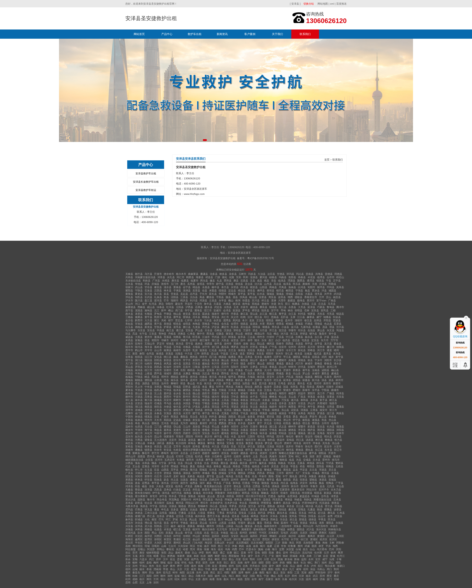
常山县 (215, 426)
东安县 (260, 353)
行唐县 (177, 489)
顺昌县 (247, 409)
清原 (312, 456)
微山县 (196, 393)
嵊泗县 (167, 426)
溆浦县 (160, 353)
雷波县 (337, 320)
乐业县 (284, 519)
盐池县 (223, 506)
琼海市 (139, 343)
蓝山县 (215, 353)
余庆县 (217, 320)
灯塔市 (180, 456)
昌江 (271, 340)
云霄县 (314, 409)
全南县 (215, 403)
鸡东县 (297, 443)
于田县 (182, 496)
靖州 (336, 350)
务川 (244, 320)
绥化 (224, 555)
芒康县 (182, 512)
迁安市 (228, 486)
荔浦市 (284, 522)
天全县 (208, 330)
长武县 (148, 297)
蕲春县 (328, 363)
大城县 (316, 473)
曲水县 (226, 516)
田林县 (274, 519)
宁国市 (129, 416)
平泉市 (263, 476)
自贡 (325, 555)
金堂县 (235, 340)
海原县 (144, 506)
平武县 (215, 336)
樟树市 (177, 400)
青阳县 (184, 416)
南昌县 (263, 406)
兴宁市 (206, 346)
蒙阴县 (187, 390)
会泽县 (227, 310)
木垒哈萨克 (216, 502)
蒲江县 (215, 340)
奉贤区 (167, 539)
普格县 (206, 323)
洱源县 (203, 300)
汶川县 (340, 327)
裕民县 (246, 492)
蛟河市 (174, 453)
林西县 (291, 529)
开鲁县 (272, 529)
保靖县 (242, 350)
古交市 (158, 473)
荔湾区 (148, 539)
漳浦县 (304, 409)
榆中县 (215, 287)
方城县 (251, 376)
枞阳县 (306, 419)
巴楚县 (272, 496)
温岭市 (129, 426)
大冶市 (268, 370)
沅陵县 (179, 353)
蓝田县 (282, 297)
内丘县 (284, 482)
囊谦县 (204, 273)
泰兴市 (129, 433)
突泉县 (297, 526)
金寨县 (251, 416)
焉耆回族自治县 (322, 499)
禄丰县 (208, 303)
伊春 (234, 545)
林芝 (321, 545)
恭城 (276, 522)
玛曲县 (283, 277)
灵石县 (275, 466)
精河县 (180, 502)
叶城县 (315, 496)
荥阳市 (129, 386)
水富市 (244, 307)
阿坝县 (256, 327)
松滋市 (167, 366)
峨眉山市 (259, 333)
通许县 (301, 383)
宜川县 (148, 293)
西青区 (323, 532)
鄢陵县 (139, 380)
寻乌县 (167, 403)
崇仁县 (129, 400)
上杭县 (158, 409)
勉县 (307, 290)
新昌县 (311, 426)
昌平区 (167, 542)
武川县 (310, 529)
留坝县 (270, 290)
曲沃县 (243, 463)
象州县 (129, 519)
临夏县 (185, 280)
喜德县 (167, 323)
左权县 (339, 466)
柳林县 (283, 459)
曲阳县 (287, 479)
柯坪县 (197, 499)
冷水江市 (291, 350)
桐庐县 (311, 429)
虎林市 (288, 443)
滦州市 (285, 486)
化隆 (231, 277)
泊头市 (167, 476)
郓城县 (177, 386)
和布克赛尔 (233, 492)
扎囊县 (311, 509)
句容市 (158, 433)
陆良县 (265, 310)
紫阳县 (129, 290)
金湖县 (273, 433)
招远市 (302, 393)
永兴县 (337, 353)
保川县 (208, 383)
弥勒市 (169, 303)
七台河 (172, 545)
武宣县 (338, 516)
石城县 (158, 403)
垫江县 (215, 532)
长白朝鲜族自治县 (233, 449)
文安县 (306, 473)
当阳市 (158, 370)
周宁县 (302, 406)
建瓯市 (177, 409)
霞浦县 (340, 406)
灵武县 (242, 506)
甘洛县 (139, 323)
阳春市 (280, 343)
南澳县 (167, 350)
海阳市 (283, 393)
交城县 (307, 459)
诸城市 (244, 393)
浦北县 (194, 522)
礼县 (219, 280)
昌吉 (305, 549)
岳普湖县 (292, 496)
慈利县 (194, 356)
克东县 (326, 443)
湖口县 (139, 406)
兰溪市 (254, 426)
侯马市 (336, 459)
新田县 (205, 353)
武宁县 (187, 406)
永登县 (235, 287)
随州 (278, 555)
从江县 (263, 313)
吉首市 (270, 350)
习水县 (208, 320)
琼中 (243, 340)
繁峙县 (339, 463)
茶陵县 (302, 360)
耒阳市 (196, 360)
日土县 (300, 506)
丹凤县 (283, 287)
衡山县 (225, 360)
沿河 (250, 317)
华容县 (306, 356)
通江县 (180, 330)
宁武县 (330, 463)
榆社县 (129, 469)
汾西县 (129, 463)
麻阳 (142, 353)
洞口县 (139, 360)
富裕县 (129, 446)
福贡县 (337, 297)
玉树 (331, 542)
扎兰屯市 (222, 529)
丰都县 (224, 532)
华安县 (256, 409)
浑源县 (323, 469)
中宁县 (153, 506)
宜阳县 (236, 383)
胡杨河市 (217, 489)
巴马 (161, 519)
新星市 (206, 489)
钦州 (333, 552)
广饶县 (330, 393)
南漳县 (139, 370)
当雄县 (245, 516)
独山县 (177, 313)
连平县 (318, 343)
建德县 (292, 429)
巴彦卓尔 (251, 549)
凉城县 (129, 529)
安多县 (174, 509)
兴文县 (330, 330)
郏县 (182, 383)
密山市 (278, 443)
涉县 (151, 486)
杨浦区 (247, 539)
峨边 (276, 333)
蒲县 (137, 463)
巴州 (331, 549)
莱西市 (167, 396)
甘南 (199, 545)
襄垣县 (287, 469)
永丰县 (314, 400)
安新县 (304, 479)
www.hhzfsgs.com (194, 193)
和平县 (309, 343)
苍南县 (225, 429)
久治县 (262, 273)
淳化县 (129, 297)
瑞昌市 (333, 403)
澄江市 (208, 310)
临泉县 (139, 419)
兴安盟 (290, 549)
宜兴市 (242, 436)
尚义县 (174, 479)
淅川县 (213, 376)
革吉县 (290, 506)
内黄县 (129, 383)
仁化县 (213, 350)
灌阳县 (330, 522)
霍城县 (129, 496)
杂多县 (233, 273)
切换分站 (308, 3)
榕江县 (273, 313)
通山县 (261, 363)
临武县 (318, 353)
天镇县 (139, 473)
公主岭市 (195, 453)
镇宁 (170, 320)
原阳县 (297, 380)
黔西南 (171, 555)
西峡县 (242, 376)
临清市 (268, 386)
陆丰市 (129, 346)
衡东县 (215, 360)
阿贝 (192, 545)
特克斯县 (307, 492)
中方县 (188, 353)
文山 (194, 552)
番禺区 (311, 536)
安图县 (261, 446)
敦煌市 (165, 283)
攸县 (310, 360)
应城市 (244, 366)
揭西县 (208, 343)
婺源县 (225, 396)
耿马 (280, 303)
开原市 (332, 453)
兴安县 (129, 526)
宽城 (278, 476)
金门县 (139, 413)
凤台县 (146, 423)
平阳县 (235, 429)
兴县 (298, 459)
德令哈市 (169, 273)
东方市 (325, 340)
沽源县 (184, 479)
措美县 (263, 509)
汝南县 (316, 370)
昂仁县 (151, 516)
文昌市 (129, 343)
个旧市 (198, 303)
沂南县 (251, 390)
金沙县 (129, 320)
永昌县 (206, 287)
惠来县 (199, 343)
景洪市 (311, 300)
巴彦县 (225, 446)
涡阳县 (232, 416)
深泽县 (148, 489)
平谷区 (139, 542)
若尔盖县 (245, 327)
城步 (331, 356)
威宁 (319, 317)
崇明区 (158, 539)
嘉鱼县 (290, 363)
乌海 (227, 549)
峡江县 (333, 400)
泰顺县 (206, 429)
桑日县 (292, 509)
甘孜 (283, 545)
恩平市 (129, 350)
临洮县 (282, 280)
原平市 (253, 463)
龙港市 (177, 429)
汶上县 (158, 393)
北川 (223, 336)
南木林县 (200, 516)
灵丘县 (332, 469)
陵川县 (194, 469)
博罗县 (235, 346)
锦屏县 (311, 313)
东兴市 (213, 522)
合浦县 (232, 522)
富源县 (236, 310)
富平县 (242, 293)
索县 (156, 509)
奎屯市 (153, 496)
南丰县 (139, 400)
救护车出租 (195, 34)
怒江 (220, 545)
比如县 (194, 509)
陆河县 (139, 346)
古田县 (330, 406)
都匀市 (225, 313)
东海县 (321, 433)
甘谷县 (148, 287)
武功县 (337, 293)
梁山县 (139, 393)
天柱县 (321, 313)
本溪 (305, 456)
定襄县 (146, 466)
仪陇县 (220, 333)
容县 (147, 340)
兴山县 (201, 370)
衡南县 (235, 360)
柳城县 (201, 526)
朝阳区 (269, 542)
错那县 (225, 509)
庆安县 (337, 436)
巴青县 (139, 509)
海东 (213, 549)
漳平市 (129, 409)
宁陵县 (139, 376)
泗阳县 (330, 429)
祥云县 (265, 300)
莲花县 (215, 406)
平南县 (184, 522)
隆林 (256, 519)
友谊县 (240, 443)
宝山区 (228, 539)
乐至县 (141, 330)
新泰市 (306, 390)
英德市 (237, 343)
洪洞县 (215, 463)
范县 (166, 380)
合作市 (330, 277)
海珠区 (129, 539)
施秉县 (139, 317)
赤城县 (332, 476)
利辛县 (213, 416)
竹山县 (249, 370)
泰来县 (148, 446)
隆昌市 (323, 333)
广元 (264, 555)
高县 (135, 333)
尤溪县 (225, 413)
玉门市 (174, 283)
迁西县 (256, 486)
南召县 (261, 376)
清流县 (254, 413)
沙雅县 (247, 499)
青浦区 (177, 539)
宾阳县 (220, 526)
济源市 (287, 370)
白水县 (261, 293)
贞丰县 (196, 317)
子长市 (203, 293)
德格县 (139, 327)
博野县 (261, 479)
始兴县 (222, 350)
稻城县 (290, 323)
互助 (238, 277)
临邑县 (158, 390)
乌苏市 (274, 492)
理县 (331, 327)
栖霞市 (292, 393)
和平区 (177, 536)
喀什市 (151, 499)
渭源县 (291, 280)
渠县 (255, 330)
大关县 (302, 307)
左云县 (313, 469)
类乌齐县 (231, 512)
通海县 (198, 310)
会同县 (150, 353)
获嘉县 (306, 380)
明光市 (148, 419)
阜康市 (277, 502)
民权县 (155, 376)
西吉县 (192, 506)
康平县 (209, 459)
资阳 (163, 552)
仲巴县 (312, 512)
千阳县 (220, 297)
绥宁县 (129, 360)
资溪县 (311, 396)
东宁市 (211, 439)
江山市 (187, 426)
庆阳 (338, 549)
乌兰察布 (322, 549)
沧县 (254, 476)
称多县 (223, 273)
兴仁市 (225, 317)
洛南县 (292, 287)
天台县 (148, 426)
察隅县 (328, 509)
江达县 (252, 512)
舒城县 (261, 416)
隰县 (154, 463)
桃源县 (222, 356)
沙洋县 (302, 366)
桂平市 (174, 522)
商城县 (280, 373)
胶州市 (187, 396)
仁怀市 (188, 320)
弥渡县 (246, 300)
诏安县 (295, 409)
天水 (257, 555)
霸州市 (290, 473)
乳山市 (277, 390)
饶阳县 (242, 473)
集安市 (268, 449)
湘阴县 (297, 356)
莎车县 (325, 496)
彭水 (140, 532)
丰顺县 (187, 346)
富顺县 (139, 340)
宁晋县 (256, 482)
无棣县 (239, 386)
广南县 (332, 300)
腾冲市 (340, 307)
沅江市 (148, 356)
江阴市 (251, 436)
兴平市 (328, 293)
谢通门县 (140, 516)
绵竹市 (261, 336)
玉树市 (242, 273)
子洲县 (177, 290)
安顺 (135, 559)
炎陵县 (292, 360)
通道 (329, 350)
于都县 (196, 403)
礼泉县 (158, 297)
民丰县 (173, 496)
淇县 (324, 380)
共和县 (129, 277)
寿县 (137, 423)
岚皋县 (340, 287)
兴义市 (235, 317)
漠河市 (280, 436)
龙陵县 (139, 310)
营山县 (239, 333)
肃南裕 (306, 283)
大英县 (139, 336)
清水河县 (321, 529)
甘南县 (139, 446)
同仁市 (180, 277)
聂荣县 (184, 509)
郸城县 (196, 373)
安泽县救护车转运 (146, 190)
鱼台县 (187, 393)
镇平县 (232, 376)
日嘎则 (155, 545)
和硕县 (298, 499)
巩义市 (139, 386)
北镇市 (237, 456)
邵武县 (199, 409)
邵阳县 (158, 360)
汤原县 (309, 439)
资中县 (332, 333)
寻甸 (283, 310)
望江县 (258, 419)
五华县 (177, 346)
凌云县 (293, 519)
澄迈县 (296, 340)
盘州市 (289, 320)
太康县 (187, 373)
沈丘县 (206, 373)
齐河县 (148, 390)
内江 (151, 559)
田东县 (332, 519)
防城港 (294, 555)
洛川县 (158, 293)
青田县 (316, 423)
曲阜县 (129, 393)
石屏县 (199, 307)
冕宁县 (158, 323)
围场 (271, 476)
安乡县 (258, 356)
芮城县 (174, 466)
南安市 (323, 409)
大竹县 (263, 330)
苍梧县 (268, 522)
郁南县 (170, 343)
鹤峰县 (158, 363)
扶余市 (158, 449)
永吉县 (184, 453)
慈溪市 (254, 429)
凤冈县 (236, 320)
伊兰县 (251, 446)
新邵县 (167, 360)
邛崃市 (165, 340)
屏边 (161, 303)
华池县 (139, 283)
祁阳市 (270, 353)
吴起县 (184, 293)
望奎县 (148, 439)
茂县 (324, 327)
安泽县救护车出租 (146, 173)
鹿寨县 (191, 526)
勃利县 (271, 439)
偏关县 (263, 463)
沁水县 (213, 469)
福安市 (283, 406)
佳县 (204, 290)
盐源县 (254, 323)
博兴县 (229, 386)
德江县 (258, 317)
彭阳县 (163, 506)
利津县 (340, 393)
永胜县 (228, 307)
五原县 (187, 529)
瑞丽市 (174, 300)
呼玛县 (270, 436)
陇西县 (301, 280)
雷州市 (321, 346)
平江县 (287, 356)
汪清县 (270, 446)
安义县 (254, 406)
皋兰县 (225, 287)
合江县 (318, 336)
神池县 (311, 463)
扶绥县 (312, 516)
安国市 (225, 479)
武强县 (251, 473)
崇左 (128, 552)
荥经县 (237, 330)
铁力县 (338, 439)
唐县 (137, 482)
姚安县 (236, 303)
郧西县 (258, 370)
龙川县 (328, 343)
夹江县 (294, 333)
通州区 (177, 542)
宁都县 (206, 403)
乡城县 (299, 323)
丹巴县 (206, 327)
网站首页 (139, 34)
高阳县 (129, 482)
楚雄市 (265, 303)
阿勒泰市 (220, 492)
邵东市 (177, 360)
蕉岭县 (158, 346)
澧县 (240, 356)
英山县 (129, 366)
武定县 (218, 307)
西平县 (158, 373)
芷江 (128, 353)
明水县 (328, 436)
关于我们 (277, 34)
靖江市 (139, 433)
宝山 (163, 555)
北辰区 (304, 532)
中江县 (290, 336)
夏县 (192, 466)
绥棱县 (318, 436)
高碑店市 (214, 479)
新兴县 (180, 343)
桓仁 (298, 456)
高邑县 (158, 489)
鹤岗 (241, 545)
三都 (333, 310)
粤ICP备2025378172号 (260, 258)
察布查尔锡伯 (142, 492)
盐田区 (215, 536)
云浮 (326, 552)
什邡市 (270, 336)
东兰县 (183, 519)
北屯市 (274, 489)
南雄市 (177, 350)
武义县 (283, 426)
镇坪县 (321, 287)
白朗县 (129, 516)
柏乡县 (275, 482)
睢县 (147, 376)
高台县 (277, 283)
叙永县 (309, 336)
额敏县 (265, 492)
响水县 (263, 433)
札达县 (319, 506)
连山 (252, 343)
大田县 (235, 413)
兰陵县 (222, 390)
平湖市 (139, 429)
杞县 (309, 383)
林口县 (262, 439)
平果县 (322, 519)
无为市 (184, 423)
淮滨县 (251, 373)
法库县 (200, 459)
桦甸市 (165, 453)
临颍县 (309, 376)
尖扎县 (171, 277)
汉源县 (228, 330)
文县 (252, 280)
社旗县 (203, 376)
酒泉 (189, 555)
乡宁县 (172, 463)
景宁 (259, 423)
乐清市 (187, 429)
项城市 (167, 373)
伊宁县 (156, 492)
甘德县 (281, 273)
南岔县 (129, 443)
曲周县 (313, 482)
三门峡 (317, 555)
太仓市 (148, 436)
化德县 (158, 529)
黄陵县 (129, 293)
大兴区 (158, 542)
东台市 (215, 433)
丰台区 (230, 542)
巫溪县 (169, 532)
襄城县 (129, 380)
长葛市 (328, 376)
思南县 (275, 317)
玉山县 (292, 396)
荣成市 (287, 390)
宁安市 (230, 439)
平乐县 (294, 522)
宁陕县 (139, 290)
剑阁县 (177, 336)
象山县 (283, 429)
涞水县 (165, 482)
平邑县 (206, 390)
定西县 (146, 482)
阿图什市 (186, 499)
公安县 (215, 366)
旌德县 (139, 416)
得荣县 (280, 323)
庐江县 (213, 423)
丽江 (236, 552)
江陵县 (196, 366)
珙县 (128, 333)
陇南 (260, 549)
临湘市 (268, 356)
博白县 (148, 522)
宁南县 (215, 323)
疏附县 (141, 499)
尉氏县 (291, 383)
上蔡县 (148, 373)
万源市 (247, 330)
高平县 (174, 469)
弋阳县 (263, 396)
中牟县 (148, 386)
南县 (175, 356)
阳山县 (261, 343)
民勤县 (332, 283)
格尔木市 (181, 273)
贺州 (285, 552)
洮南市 (129, 449)
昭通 (156, 555)
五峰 (175, 370)
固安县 (129, 476)
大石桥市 (217, 456)
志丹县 (194, 293)
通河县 (206, 446)
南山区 (244, 536)
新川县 (316, 380)
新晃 (135, 353)
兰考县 (282, 383)
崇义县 (254, 403)
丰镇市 (334, 526)
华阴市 (222, 293)
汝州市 (165, 383)
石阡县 (284, 317)
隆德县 (182, 506)
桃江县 (167, 356)
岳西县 (249, 419)
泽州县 (184, 469)
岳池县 (311, 330)
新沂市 (208, 436)
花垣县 (251, 350)
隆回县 (148, 360)
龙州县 (293, 516)
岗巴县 (262, 512)
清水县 (167, 287)
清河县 (166, 492)
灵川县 (148, 526)
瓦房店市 (169, 459)
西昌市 (270, 323)
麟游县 (210, 297)
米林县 (139, 512)
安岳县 (151, 330)
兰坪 (321, 297)
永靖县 (166, 280)
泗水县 (148, 393)
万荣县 (246, 466)
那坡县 (303, 519)
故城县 (222, 473)
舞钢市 (174, 383)
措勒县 (271, 506)
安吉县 (321, 426)
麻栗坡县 (130, 307)
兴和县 (139, 529)
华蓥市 (292, 330)
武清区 (294, 532)
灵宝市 (270, 376)
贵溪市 (292, 403)
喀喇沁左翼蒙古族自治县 (293, 453)
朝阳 (264, 552)
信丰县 (283, 403)
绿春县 (160, 307)
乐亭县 (266, 486)
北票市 (273, 453)
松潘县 (316, 327)
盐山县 (220, 476)
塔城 (147, 545)
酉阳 (147, 532)
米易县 (129, 340)
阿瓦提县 (208, 499)
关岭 (163, 320)
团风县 (158, 366)
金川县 (295, 327)
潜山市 (287, 419)
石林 (306, 310)
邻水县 (302, 330)
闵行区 (237, 539)
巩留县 (337, 492)
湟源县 (254, 277)
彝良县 (263, 307)
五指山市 (150, 343)
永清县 (335, 473)
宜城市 (311, 366)
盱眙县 (283, 433)
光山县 (297, 373)
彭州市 (194, 340)
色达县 (328, 323)
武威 (307, 545)
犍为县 (313, 333)
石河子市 (324, 489)
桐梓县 (279, 320)
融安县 (181, 526)
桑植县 (184, 356)
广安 (271, 555)
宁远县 (224, 353)
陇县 (228, 297)
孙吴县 (182, 439)
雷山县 (254, 313)
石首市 (187, 366)
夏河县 (263, 277)
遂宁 (250, 555)
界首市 (313, 416)
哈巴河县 (176, 492)
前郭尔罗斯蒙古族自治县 (197, 449)
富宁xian (321, 300)
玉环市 (325, 423)
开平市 (148, 350)
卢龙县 (188, 486)
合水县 (129, 283)
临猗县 (256, 466)
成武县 (196, 386)
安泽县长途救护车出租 (146, 181)
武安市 (304, 482)
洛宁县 (227, 383)
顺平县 (270, 479)
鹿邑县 (177, 373)
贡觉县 (242, 512)
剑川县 (194, 300)
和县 (324, 419)
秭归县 (191, 370)
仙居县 (139, 426)
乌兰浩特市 (321, 526)
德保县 (312, 519)
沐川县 (284, 333)
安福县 (276, 400)
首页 (326, 159)
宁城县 (281, 529)
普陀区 (266, 539)
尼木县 (235, 516)
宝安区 (235, 536)
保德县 (272, 463)
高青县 (148, 396)
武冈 (324, 356)
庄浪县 (229, 283)
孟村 (175, 476)
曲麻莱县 (193, 273)
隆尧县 (265, 482)
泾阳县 (174, 297)
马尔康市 (130, 330)
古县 (206, 463)
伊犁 (201, 552)
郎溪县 (174, 416)
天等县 (274, 516)
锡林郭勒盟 (152, 552)
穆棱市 (221, 439)
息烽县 (318, 320)
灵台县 (249, 283)
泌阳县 (325, 370)
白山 (312, 549)
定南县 (225, 403)
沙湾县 (129, 492)
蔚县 (166, 479)
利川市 (215, 363)
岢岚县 (291, 463)
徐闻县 (340, 346)
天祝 (314, 283)
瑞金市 (148, 403)
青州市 (254, 393)
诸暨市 (302, 426)
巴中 (241, 549)
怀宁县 (297, 419)
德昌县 (244, 323)
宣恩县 (187, 363)
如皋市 (340, 433)
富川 (220, 519)
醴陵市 (283, 360)
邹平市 (220, 386)
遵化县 (237, 486)
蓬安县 (229, 333)
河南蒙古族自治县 (145, 277)
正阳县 (129, 373)
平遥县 (294, 466)
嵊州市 (292, 426)
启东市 (129, 436)
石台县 (194, 416)
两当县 (204, 280)
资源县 (304, 522)
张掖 (206, 549)
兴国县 (187, 403)
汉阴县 (158, 290)
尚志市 (187, 446)
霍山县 (242, 416)
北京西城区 (242, 542)
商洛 (199, 549)
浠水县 (337, 363)
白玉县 (129, 327)
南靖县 (276, 409)
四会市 (244, 346)
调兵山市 (130, 456)
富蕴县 (197, 492)
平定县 (304, 469)
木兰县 (215, 446)
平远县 (167, 346)
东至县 (203, 416)
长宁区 (285, 539)
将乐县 (215, 413)
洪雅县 (181, 333)
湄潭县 (227, 320)
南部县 (249, 333)
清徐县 (187, 473)
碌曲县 (273, 277)
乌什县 (219, 499)
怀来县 (139, 479)
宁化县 (244, 413)
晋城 (332, 555)
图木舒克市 (298, 489)
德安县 (158, 406)
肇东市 (299, 436)
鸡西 (234, 549)
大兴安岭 (183, 545)
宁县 (328, 280)
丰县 (233, 436)
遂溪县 (316, 419)
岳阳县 (316, 356)
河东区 (167, 536)
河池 (149, 555)
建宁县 (196, 413)
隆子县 (235, 509)
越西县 (148, 323)
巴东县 (196, 363)
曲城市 (335, 390)
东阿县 (294, 386)
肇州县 (211, 443)
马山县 (239, 526)
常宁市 (187, 360)
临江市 (217, 449)
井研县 (304, 333)
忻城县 (139, 519)
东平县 (316, 390)
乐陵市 (330, 386)
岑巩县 (330, 313)
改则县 (281, 506)
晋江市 (333, 409)
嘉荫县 (170, 443)
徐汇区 (304, 539)
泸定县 (215, 327)
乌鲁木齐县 (131, 506)
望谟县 (187, 317)
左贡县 (192, 512)
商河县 (196, 396)
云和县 (277, 423)
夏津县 (129, 390)
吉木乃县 (336, 489)
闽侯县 (340, 413)
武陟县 (220, 380)
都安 (154, 519)
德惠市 (206, 453)
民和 (245, 277)
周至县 (272, 297)
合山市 (322, 516)
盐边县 (335, 336)
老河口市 (332, 366)
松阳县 (287, 423)
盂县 (295, 469)
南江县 (170, 330)
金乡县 (177, 393)
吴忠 (178, 549)
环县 (147, 283)
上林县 (229, 526)
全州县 (139, 526)
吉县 (180, 463)
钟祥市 (292, 366)
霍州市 (326, 459)
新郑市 (327, 383)
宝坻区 (284, 532)
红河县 (153, 303)
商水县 (215, 373)
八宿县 (201, 512)
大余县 (273, 403)
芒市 (166, 300)
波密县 (337, 509)
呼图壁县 (266, 502)
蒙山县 (251, 522)
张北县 (203, 479)
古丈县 (232, 350)
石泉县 (148, 290)
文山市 (129, 303)
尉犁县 (139, 502)
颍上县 (323, 416)
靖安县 (206, 400)
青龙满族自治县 (213, 486)
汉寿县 (249, 356)
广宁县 (273, 346)
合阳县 (299, 293)
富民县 (325, 310)
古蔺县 (299, 336)
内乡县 (222, 376)
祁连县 (209, 277)
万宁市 (334, 340)
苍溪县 (167, 336)
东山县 (285, 409)
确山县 (335, 370)
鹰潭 (340, 552)
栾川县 (263, 383)
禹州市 (337, 376)
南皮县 (201, 476)
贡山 (328, 297)
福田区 (254, 536)
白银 (267, 549)
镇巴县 (280, 290)
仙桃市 (148, 363)
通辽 (222, 552)
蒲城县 (270, 293)
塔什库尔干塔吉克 (256, 496)
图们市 (318, 446)
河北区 (139, 536)
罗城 (175, 519)
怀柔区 (148, 542)
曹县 (211, 386)
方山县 (257, 459)
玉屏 (292, 317)
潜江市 (139, 363)
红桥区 (129, 536)
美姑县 (129, 323)
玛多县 (252, 273)
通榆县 (139, 449)
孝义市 (228, 459)
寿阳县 (311, 466)
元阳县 (180, 307)
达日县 (271, 273)
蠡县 (278, 479)
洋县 (324, 290)
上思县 (222, 522)
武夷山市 (188, 409)
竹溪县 (239, 370)
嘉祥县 (167, 393)
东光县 (239, 476)
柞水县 (244, 287)
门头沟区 (197, 542)
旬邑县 (139, 297)
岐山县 (253, 297)
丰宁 (285, 476)
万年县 (235, 396)
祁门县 (206, 419)
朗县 (319, 509)
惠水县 (129, 313)
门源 (217, 277)
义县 (255, 456)
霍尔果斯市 (141, 496)
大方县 (148, 320)
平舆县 (139, 373)
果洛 (317, 542)
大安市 (337, 446)
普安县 (215, 317)
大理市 (282, 300)
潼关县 (318, 293)
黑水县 (276, 327)
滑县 (137, 383)
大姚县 (227, 303)
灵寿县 (167, 489)
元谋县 (217, 303)
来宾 (142, 555)
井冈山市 (255, 400)
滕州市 (129, 396)
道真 (251, 320)
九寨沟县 (306, 327)
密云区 (129, 542)
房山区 (187, 542)
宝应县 (189, 330)
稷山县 (227, 466)
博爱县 (229, 380)
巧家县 (321, 307)
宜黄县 (330, 396)
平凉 (328, 545)
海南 (324, 542)
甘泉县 (174, 293)
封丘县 (277, 380)
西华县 (225, 373)
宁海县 (273, 429)
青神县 (162, 333)
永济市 (165, 466)
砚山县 (151, 307)
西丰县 (151, 456)
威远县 (129, 336)
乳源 (195, 350)
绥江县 (283, 307)
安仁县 (289, 353)
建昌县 (244, 453)
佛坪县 (261, 290)
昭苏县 (318, 492)
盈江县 (148, 300)
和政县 (146, 280)
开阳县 (327, 320)
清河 (202, 482)
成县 (259, 280)
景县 (214, 473)
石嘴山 (141, 549)
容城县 (332, 479)
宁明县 (302, 516)
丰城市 (187, 400)
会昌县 (177, 403)
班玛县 (290, 273)
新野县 (184, 376)
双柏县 (256, 303)
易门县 (179, 310)
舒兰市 (155, 453)
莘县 (302, 386)
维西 (290, 297)
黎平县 (283, 313)
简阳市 (155, 340)
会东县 (225, 323)
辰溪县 (169, 353)
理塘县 (318, 323)
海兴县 (229, 476)
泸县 (326, 336)
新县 (288, 373)
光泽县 (228, 409)
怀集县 (263, 346)
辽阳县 (189, 456)
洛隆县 (173, 512)
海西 (335, 545)
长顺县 (148, 313)
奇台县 (243, 502)
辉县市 (249, 380)
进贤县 (244, 406)
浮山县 (188, 463)
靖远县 (196, 287)
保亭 (250, 340)
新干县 (323, 400)
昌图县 (141, 456)
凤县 (202, 297)
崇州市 (174, 340)
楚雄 (187, 552)
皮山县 (211, 496)
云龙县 (213, 300)
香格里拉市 (310, 297)
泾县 (156, 416)
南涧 (237, 300)
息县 (243, 373)
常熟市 (180, 436)
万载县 (235, 400)
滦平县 (303, 476)
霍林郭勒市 (259, 529)
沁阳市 (203, 380)
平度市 (177, 396)
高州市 (302, 346)
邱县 (137, 486)
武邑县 (261, 473)
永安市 (187, 413)
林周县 (254, 516)
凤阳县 (167, 419)
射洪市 (148, 336)
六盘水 (143, 559)
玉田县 (247, 486)
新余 (128, 559)
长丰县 (242, 423)
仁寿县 (191, 333)
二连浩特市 (285, 526)
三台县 (251, 336)
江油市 (206, 336)
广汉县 (280, 336)
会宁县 (187, 287)
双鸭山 (160, 549)
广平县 (339, 482)
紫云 (156, 320)
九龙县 (196, 327)
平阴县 (206, 396)
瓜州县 (191, 283)
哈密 (185, 549)
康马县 (331, 512)
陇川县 (139, 300)
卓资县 (167, 529)
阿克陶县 (174, 499)
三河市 (280, 473)
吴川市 (311, 346)
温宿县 (267, 499)
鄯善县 (335, 502)
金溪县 (321, 396)
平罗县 (233, 506)
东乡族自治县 (133, 280)
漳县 (273, 280)
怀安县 (148, 479)
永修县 (167, 406)
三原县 (184, 297)
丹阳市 (177, 433)
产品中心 (166, 34)
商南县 (273, 287)
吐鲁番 (292, 545)
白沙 (278, 340)
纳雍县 (327, 317)
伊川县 (217, 383)
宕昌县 (244, 280)
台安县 (149, 459)
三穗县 (129, 317)
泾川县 (258, 283)
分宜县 (302, 403)
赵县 (322, 486)
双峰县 (311, 350)
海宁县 (148, 429)
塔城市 (284, 492)
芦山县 (199, 330)
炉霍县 (167, 327)
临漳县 (179, 486)
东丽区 (332, 532)
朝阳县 (322, 453)
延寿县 (196, 446)
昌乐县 (263, 393)
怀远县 (174, 423)
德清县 (340, 426)
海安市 (330, 433)
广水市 (235, 363)
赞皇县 (139, 489)
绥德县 (222, 290)
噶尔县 (309, 506)
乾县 (166, 297)
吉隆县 (293, 512)
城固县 (332, 290)
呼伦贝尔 (295, 552)
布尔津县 (208, 492)
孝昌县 (273, 366)
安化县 (158, 356)
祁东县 (206, 360)
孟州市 (194, 380)
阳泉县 (158, 479)
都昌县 (148, 406)
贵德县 (329, 273)
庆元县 (268, 423)
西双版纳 (234, 555)
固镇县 (155, 423)
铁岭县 (160, 456)
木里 (262, 323)
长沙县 (337, 360)
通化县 (309, 449)
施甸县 (148, 310)
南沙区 (292, 536)
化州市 (292, 346)
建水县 (208, 307)
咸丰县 (177, 363)
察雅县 (211, 512)
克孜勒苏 (308, 542)
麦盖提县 (304, 496)
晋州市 (304, 486)
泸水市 (129, 300)
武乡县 (239, 469)
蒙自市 (179, 303)
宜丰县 (215, 400)
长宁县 (143, 333)
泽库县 (161, 277)
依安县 (158, 446)
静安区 (276, 539)
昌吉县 (287, 502)
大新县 (283, 516)
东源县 (299, 343)
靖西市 (248, 519)
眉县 (235, 297)
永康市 (225, 426)
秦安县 (158, 287)
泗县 (278, 416)
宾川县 (256, 300)
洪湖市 (177, 366)
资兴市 (279, 353)
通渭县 (311, 280)
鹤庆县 (184, 300)
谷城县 (129, 370)
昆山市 (158, 436)
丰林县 (151, 443)
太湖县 (277, 419)
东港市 (283, 456)
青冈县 (129, 439)
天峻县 (129, 273)
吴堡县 (196, 290)
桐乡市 (129, 429)
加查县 (244, 509)
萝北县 (269, 443)
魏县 (321, 482)
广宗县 (227, 482)
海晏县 (200, 277)
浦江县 (273, 426)
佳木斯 (318, 552)
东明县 (158, 386)
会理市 (235, 323)
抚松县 (259, 449)
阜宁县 (244, 433)
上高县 (225, 400)
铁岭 (285, 555)
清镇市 (298, 320)
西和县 (228, 280)
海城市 (337, 456)
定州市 (235, 479)
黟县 (214, 419)
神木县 (167, 290)
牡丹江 (341, 555)
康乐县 (175, 280)
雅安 (142, 552)
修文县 (308, 320)
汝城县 (308, 353)
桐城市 (239, 419)
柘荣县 (292, 406)
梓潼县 (232, 336)
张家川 (129, 287)
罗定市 (160, 343)
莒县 (259, 390)
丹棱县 (172, 333)
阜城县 (206, 473)
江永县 (234, 353)
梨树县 (136, 453)
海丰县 (148, 346)
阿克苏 (151, 549)
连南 (245, 343)
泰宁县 (206, 413)
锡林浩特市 (270, 526)
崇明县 (298, 310)
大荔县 (309, 293)
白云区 (330, 536)
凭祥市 (264, 516)
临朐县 (273, 393)
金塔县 (201, 283)
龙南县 (235, 403)
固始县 (270, 373)
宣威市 (217, 310)
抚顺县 (327, 456)
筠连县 (340, 330)
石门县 (213, 356)
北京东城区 (257, 542)
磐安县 (263, 426)
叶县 (199, 383)
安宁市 (275, 310)
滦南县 (276, 486)
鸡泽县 (129, 486)
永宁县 (262, 506)
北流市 (129, 522)
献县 (182, 476)
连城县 (139, 409)
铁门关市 (263, 489)
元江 (156, 310)
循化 (224, 277)
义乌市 (244, 426)
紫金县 (337, 343)
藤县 (259, 522)
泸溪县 (196, 406)
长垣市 (268, 380)
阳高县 (148, 473)
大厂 (298, 473)
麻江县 (244, 313)
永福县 (339, 522)
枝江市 (148, 370)
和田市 (240, 496)
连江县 (330, 413)
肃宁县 (210, 476)
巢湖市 (203, 423)
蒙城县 (222, 416)
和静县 (308, 499)
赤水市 (198, 320)
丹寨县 (235, 313)
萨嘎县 (271, 512)
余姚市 (263, 429)
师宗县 (256, 310)
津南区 (313, 532)
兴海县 (319, 273)
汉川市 (225, 366)
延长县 (213, 293)
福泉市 (215, 313)
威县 (209, 482)
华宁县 (188, 310)
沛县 (226, 436)
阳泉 (271, 552)
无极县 (129, 489)
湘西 (210, 555)
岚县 (265, 459)
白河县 (302, 287)
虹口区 (256, 539)
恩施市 (225, 363)
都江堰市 (204, 340)
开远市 (188, 303)
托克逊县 (324, 502)
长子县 (249, 469)
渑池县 (299, 376)
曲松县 (273, 509)
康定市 (225, 327)
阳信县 (249, 386)
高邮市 (187, 433)
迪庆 (206, 545)
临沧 (220, 549)
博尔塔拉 (137, 545)
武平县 (148, 409)
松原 (203, 555)
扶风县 (243, 297)
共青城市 (322, 403)
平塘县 (167, 313)
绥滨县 (259, 443)
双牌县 (250, 353)
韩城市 (232, 293)
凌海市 (247, 456)
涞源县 (323, 479)
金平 (144, 303)
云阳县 (198, 532)
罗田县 (139, 366)
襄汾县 (224, 463)
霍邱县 (270, 416)
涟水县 (292, 433)
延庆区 (323, 539)
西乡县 (316, 290)
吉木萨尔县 (231, 502)
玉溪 (135, 555)
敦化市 (309, 446)
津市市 (203, 356)
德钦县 (298, 297)
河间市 (139, 476)
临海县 (294, 482)
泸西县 (189, 307)
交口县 (238, 459)
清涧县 (187, 290)
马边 (269, 333)
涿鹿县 (129, 479)
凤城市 (273, 456)
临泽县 (287, 283)
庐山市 (311, 403)
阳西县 (290, 343)
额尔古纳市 (208, 529)
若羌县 (129, 502)
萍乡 (243, 555)
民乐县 (297, 283)
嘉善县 (167, 429)
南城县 (158, 400)
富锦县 (290, 439)
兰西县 (139, 439)
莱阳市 (311, 393)
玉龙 (236, 307)
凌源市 (263, 453)
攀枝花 (170, 549)
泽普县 (335, 496)
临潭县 (321, 277)
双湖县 (338, 506)
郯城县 (242, 390)
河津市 (155, 466)
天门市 (129, 363)
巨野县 (187, 386)
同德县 (338, 273)
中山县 (247, 459)
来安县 (196, 419)
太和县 (129, 419)
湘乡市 (263, 360)
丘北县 (322, 303)
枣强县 (270, 473)
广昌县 (302, 396)
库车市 (257, 499)
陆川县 (158, 522)
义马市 (280, 376)
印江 (266, 317)
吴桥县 (191, 476)
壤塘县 (266, 327)
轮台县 (148, 502)
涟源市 (280, 350)
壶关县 (258, 469)
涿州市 (244, 479)
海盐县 (158, 429)
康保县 (194, 479)
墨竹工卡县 (213, 516)
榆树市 (215, 453)
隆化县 (293, 476)
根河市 (196, 529)
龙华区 (206, 536)
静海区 (253, 532)
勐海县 (301, 300)
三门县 (158, 426)
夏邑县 (325, 373)
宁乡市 (318, 360)
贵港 (243, 552)
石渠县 (337, 323)
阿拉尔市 (311, 489)
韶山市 (254, 360)
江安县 (153, 333)
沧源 (273, 303)
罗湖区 (263, 536)
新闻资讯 (222, 34)
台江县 (292, 313)
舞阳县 (318, 376)
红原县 (235, 327)
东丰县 (328, 449)
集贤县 (249, 443)
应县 (156, 469)
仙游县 (273, 413)
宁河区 (263, 532)
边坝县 (163, 512)
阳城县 (203, 469)
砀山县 (304, 416)
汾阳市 (219, 459)
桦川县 (319, 439)
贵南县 (309, 273)
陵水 (257, 340)
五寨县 (301, 463)
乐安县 (340, 396)
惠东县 (225, 346)
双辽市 (338, 449)
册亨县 (177, 317)
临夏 (269, 545)
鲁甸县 (330, 307)
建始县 (206, 363)
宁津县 (167, 390)
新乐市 (295, 486)
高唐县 (277, 386)
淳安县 (302, 429)
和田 (213, 545)
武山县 (139, 287)
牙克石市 (234, 529)
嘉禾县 (327, 353)
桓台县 (158, 396)
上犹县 (263, 403)
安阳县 (155, 383)
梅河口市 (279, 449)
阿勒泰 (340, 542)
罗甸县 (158, 313)
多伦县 (258, 526)
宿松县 (268, 419)
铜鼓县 (196, 400)
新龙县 (148, 327)
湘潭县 (273, 360)
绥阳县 (270, 320)
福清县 (283, 413)
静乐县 (320, 463)
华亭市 (210, 283)
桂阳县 (139, 356)
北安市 (173, 439)
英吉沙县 (130, 499)
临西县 (194, 482)
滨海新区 (273, 532)
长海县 (180, 459)
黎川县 (148, 400)
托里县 (255, 492)
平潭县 (292, 413)
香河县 (325, 473)
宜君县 (263, 297)
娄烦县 (167, 473)
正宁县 (337, 280)
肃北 (182, 283)
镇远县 (340, 313)
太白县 (194, 297)
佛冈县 (270, 343)
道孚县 (177, 327)
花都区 (302, 536)
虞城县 (335, 373)
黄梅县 (318, 363)
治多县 (214, 273)
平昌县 (160, 330)
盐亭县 (242, 336)
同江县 (300, 439)
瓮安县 (187, 313)
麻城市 (309, 363)
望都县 (313, 479)
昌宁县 (129, 310)
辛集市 (314, 486)
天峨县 (202, 519)
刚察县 (190, 277)
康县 (236, 280)
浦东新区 (207, 539)
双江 (287, 303)
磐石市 (146, 453)
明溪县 (263, 413)
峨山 (170, 310)
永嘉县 (244, 429)
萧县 (295, 416)
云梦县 (254, 366)
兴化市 (148, 433)
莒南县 (196, 390)
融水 (173, 526)
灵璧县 (287, 416)
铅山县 (283, 396)
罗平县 (246, 310)
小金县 (285, 327)
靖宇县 (249, 449)
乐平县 (225, 406)
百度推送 (341, 3)
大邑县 (225, 340)
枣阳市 (321, 366)
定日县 (180, 516)
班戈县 (148, 509)
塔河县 (261, 436)
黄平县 (148, 317)
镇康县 (296, 303)
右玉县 (148, 469)
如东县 (139, 436)
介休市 (265, 466)
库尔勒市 (159, 502)
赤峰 (309, 555)
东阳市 (235, 426)
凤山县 (193, 519)
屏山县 (321, 330)
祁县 (302, 466)
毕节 (250, 552)
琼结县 (283, 509)
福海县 (187, 492)
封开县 (254, 346)
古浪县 (323, 283)
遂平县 (306, 370)
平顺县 (277, 469)
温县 (211, 380)
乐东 (264, 340)
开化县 (206, 426)
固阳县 (301, 529)
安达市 (309, 436)
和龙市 (280, 446)
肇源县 (201, 443)
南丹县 (212, 519)
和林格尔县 (334, 529)
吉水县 (129, 403)
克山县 (336, 443)
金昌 (248, 545)
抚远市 (281, 439)
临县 (291, 459)
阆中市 (201, 333)
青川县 (187, 336)
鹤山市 (139, 350)
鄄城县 (167, 386)
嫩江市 (201, 439)
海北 (291, 542)
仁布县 (341, 512)
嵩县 (254, 383)
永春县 (158, 413)
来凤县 (167, 363)
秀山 (154, 532)
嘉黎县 (203, 509)
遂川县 (295, 400)
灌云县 (311, 433)
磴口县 (177, 529)
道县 (242, 353)
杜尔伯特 (181, 443)
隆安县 (249, 526)
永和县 (146, 463)
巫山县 (179, 532)
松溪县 (218, 409)
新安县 (272, 383)
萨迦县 (170, 516)
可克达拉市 (239, 489)
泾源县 (173, 506)
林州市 (339, 380)
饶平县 (218, 343)
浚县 (331, 380)
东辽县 (319, 449)
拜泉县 (316, 443)
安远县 (244, 403)
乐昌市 (187, 350)
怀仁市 (139, 469)
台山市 (158, 350)
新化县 (302, 350)
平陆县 (184, 466)
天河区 (340, 536)
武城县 (339, 386)
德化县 (148, 413)
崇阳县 (270, 363)
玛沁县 (300, 273)
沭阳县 (340, 429)
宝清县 (230, 443)
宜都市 (167, 370)
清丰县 (184, 380)
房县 (230, 370)
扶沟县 (235, 373)
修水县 (177, 406)
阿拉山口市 (191, 502)
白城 (298, 549)
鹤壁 (217, 555)
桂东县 (298, 353)
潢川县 (261, 373)
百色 (257, 552)
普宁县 (189, 343)
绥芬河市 (251, 439)
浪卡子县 (214, 509)
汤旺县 (160, 443)
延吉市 (328, 446)
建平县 (313, 453)
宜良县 (315, 310)
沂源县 (139, 396)
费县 (214, 390)
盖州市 (228, 456)
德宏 (215, 552)
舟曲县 (302, 277)
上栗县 (206, 406)
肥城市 (297, 390)
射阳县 (235, 433)
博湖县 (288, 499)
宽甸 (291, 456)
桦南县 (329, 439)
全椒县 (187, 419)
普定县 (179, 320)
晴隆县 (206, 317)
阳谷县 (311, 386)
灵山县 (203, 522)
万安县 (285, 400)
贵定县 (196, 313)
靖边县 (242, 290)
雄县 (252, 479)
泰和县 (304, 400)
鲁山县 (191, 383)
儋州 (300, 545)
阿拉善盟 (130, 549)
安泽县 (198, 463)
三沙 (277, 542)
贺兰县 (252, 506)
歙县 (230, 419)
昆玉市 (228, 489)
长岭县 (177, 449)
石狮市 (129, 413)
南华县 (246, 303)
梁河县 (158, 300)
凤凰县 (261, 350)
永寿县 (302, 413)
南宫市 (184, 482)
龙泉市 (251, 423)
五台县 (136, 466)
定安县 (315, 340)
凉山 (170, 552)
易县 (295, 479)
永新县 (266, 400)
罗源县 (321, 413)
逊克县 (192, 439)
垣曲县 (201, 466)
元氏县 (330, 486)
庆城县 (155, 283)
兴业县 (139, 522)
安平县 (232, 473)
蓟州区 (243, 532)
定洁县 (322, 512)
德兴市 (215, 396)
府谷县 (251, 290)
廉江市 (330, 346)
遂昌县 (297, 423)
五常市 (177, 446)
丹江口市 (221, 370)
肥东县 (232, 423)
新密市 (337, 383)
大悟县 (263, 366)
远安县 (210, 370)
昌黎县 (198, 486)
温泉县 (170, 502)
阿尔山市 (308, 526)
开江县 (273, 330)
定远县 (177, 419)
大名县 (160, 486)
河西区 (158, 536)
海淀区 (208, 542)
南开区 (148, 536)
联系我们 (305, 34)
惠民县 (258, 386)
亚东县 (302, 512)
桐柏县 (174, 376)
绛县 (209, 466)
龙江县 (167, 446)
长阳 (182, 370)
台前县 (158, 380)
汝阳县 (246, 383)
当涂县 (129, 423)
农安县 (225, 453)
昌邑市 (206, 393)
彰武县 (199, 456)
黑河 (192, 549)
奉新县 (244, 400)
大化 (147, 519)
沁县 (230, 469)
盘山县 (170, 456)
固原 (314, 545)
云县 (313, 303)
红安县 (148, 366)
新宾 (319, 456)
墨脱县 (129, 512)
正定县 (187, 489)
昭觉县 (177, 323)
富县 (166, 293)
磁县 (144, 486)
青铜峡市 (203, 506)
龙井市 (290, 446)
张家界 (181, 555)
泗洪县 (321, 429)
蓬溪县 (158, 336)
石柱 (161, 532)
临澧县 (232, 356)
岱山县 (177, 426)
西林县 (264, 519)
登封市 (318, 383)
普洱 (135, 552)
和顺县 (330, 466)
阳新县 (277, 370)
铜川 (262, 545)
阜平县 (155, 482)
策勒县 (192, 496)
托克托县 (130, 532)
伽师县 (281, 496)
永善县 (292, 307)
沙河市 (174, 482)
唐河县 (194, 376)
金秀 (330, 516)
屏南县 (321, 406)
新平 (163, 310)
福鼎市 (273, 406)
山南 (163, 545)
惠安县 (177, 413)
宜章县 (129, 356)
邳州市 (199, 436)
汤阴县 (146, 383)
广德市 (165, 416)
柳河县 (290, 449)
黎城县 (268, 469)
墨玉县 (221, 496)
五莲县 (268, 390)
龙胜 (321, 522)
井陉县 (196, 489)
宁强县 (299, 290)
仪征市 (196, 433)
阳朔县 (158, 526)
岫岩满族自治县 (134, 459)
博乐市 (204, 502)
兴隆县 (312, 476)
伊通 (128, 453)
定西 (281, 549)
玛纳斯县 (254, 502)
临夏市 (194, 280)
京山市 (283, 366)
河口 (137, 303)
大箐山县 (140, 443)
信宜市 (283, 346)
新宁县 (339, 356)
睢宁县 (218, 436)
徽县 (212, 280)
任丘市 (158, 476)
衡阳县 (244, 360)
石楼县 (274, 459)
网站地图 (322, 3)
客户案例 (249, 34)
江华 (196, 353)
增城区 (273, 536)
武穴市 (299, 363)
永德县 (305, 303)
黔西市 (139, 320)
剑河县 (302, 313)
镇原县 (320, 280)
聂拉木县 (282, 512)
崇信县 (239, 283)
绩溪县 (148, 416)
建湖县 (225, 433)
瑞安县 (196, 429)
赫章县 (311, 317)
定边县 (232, 290)
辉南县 (299, 449)
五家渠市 (285, 489)
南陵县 (194, 423)
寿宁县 (311, 406)
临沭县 (177, 390)
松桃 (243, 317)
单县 (204, 386)
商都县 (148, 529)
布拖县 (196, 323)
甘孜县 (158, 327)
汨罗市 (277, 356)
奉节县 (188, 532)
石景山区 (219, 542)
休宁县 (222, 419)
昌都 (128, 545)
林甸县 (192, 443)
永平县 (222, 300)
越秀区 (139, 539)
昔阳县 (320, 466)
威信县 (254, 307)
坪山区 (196, 536)
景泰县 (177, 287)
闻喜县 (236, 466)
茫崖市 (158, 273)
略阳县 (290, 290)
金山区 (196, 539)
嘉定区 (218, 539)
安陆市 (235, 366)
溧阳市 (189, 436)
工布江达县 (151, 512)
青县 (247, 476)
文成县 (215, 429)
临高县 (286, 340)
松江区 (187, 539)
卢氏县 (290, 376)
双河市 (252, 489)
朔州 (208, 552)
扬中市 (167, 433)
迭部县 (292, 277)
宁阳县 (325, 390)
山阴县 (165, 469)
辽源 (276, 545)
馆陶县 (330, 482)
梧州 (128, 555)
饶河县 (221, 443)
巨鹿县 (246, 482)
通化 (278, 552)
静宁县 (220, 283)
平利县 (330, 287)
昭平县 (238, 519)
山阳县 (263, 287)
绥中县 (254, 453)
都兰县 (139, 273)
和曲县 (282, 463)
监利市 (206, 366)
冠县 (285, 386)
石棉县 (218, 330)
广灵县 (129, 473)
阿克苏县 (278, 499)
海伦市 (290, 436)
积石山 (340, 277)
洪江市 (321, 350)
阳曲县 (177, 473)
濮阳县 (148, 380)
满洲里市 (246, 529)
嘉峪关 (179, 552)
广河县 (156, 280)
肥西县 (222, 423)
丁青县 (221, 512)
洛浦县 (201, 496)
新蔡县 (297, 370)
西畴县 (141, 307)
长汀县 (167, 409)
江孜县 (189, 516)
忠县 (206, 532)
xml (332, 3)
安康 (229, 552)
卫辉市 (258, 380)
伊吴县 (296, 502)
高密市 (215, 393)
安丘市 (225, 393)
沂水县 (232, 390)
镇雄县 (273, 307)
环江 (168, 519)
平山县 (340, 486)
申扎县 (165, 509)
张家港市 (169, 436)
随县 (243, 363)
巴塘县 (309, 323)
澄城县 (290, 293)
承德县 (322, 476)
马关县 (332, 303)
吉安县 (139, 403)
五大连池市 (160, 439)
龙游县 (196, 426)
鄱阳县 (244, 396)
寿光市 (235, 393)
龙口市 (321, 393)
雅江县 (187, 327)
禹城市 (320, 386)
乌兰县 (148, 273)
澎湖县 (129, 406)
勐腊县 (291, 300)
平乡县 (217, 482)
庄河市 (159, 459)
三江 (166, 526)
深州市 (196, 473)
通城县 (280, 363)
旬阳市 (311, 287)
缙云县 (306, 423)
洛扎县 (254, 509)
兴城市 (235, 453)
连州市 (228, 343)
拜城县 (228, 499)
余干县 (254, 396)
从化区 (283, 536)
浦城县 (237, 409)
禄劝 (290, 310)
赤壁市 (251, 363)
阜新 (207, 456)
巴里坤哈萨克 (309, 502)
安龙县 (167, 317)
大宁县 (162, 463)
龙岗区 (225, 536)
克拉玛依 (307, 552)
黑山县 (263, 456)
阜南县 (332, 416)
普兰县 (329, 506)
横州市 (210, 526)
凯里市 (158, 317)
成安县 (169, 486)
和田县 (230, 496)
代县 (128, 466)
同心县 (214, 506)
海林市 (240, 439)
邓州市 (165, 376)
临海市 (335, 423)
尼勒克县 (295, 492)
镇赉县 (148, 449)
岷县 (266, 280)
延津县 (311, 307)
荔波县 (206, 313)
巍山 (230, 300)
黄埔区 (321, 536)
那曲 (284, 542)
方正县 (242, 446)
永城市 (316, 373)
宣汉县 (283, 330)
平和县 (266, 409)
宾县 (233, 446)
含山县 (332, 419)
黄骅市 (148, 476)
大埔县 (196, 346)
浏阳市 (328, 360)
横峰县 (273, 396)
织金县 (337, 317)
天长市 (158, 419)
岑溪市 (242, 522)
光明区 (187, 536)
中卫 (227, 545)
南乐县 (174, 380)
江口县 (301, 317)
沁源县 (222, 469)
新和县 (236, 482)
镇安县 (254, 287)
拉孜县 (160, 516)
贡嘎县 (302, 509)
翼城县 (234, 463)
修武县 (239, 380)
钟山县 (229, 519)
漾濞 (273, 300)
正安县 (260, 320)
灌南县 (302, 433)
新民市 (190, 459)
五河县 (165, 423)
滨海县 (254, 433)
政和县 (208, 409)
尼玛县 (129, 509)
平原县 (139, 390)
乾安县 (167, 449)
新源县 (328, 492)
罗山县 (306, 373)
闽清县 (311, 413)
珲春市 (299, 446)
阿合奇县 (162, 499)
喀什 (274, 549)
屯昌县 (305, 340)
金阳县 (187, 323)
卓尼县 (311, 277)
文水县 (316, 459)
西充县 (210, 333)
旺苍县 (196, 336)
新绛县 (217, 466)
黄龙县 (139, 293)
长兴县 (330, 426)
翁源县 (203, 350)
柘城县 (129, 376)
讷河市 (307, 443)
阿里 (298, 542)
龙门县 (215, 346)
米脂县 (213, 290)
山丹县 (268, 283)
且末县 (337, 499)
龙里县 (139, 313)
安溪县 (167, 413)
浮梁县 (235, 406)
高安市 (167, 400)
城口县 (234, 532)
